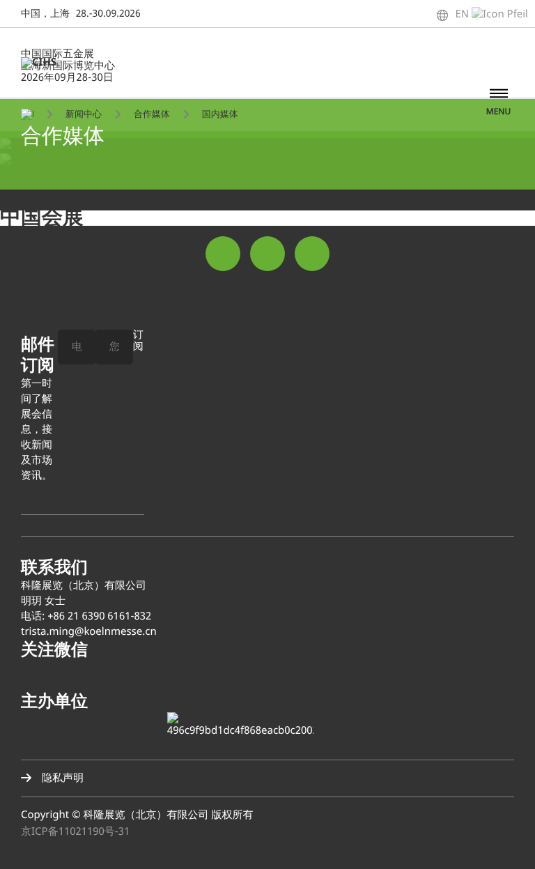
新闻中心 (83, 115)
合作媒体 (152, 115)
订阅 (138, 341)
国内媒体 (220, 115)
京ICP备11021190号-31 (75, 832)
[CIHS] (45, 63)
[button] (507, 841)
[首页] (27, 114)
